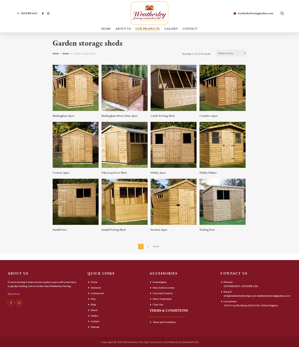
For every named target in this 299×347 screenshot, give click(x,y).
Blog (93, 304)
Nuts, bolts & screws (164, 287)
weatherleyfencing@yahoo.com (273, 295)
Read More (14, 293)
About (94, 310)
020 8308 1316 (250, 286)
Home (56, 53)
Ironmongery (159, 281)
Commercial (97, 293)
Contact (95, 321)
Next (156, 246)
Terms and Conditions (164, 322)
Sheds (66, 53)
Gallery (94, 315)
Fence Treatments (162, 298)
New (93, 298)
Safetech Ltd (190, 341)
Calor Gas (158, 304)
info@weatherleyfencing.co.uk (240, 295)
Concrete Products (163, 293)
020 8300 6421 (232, 286)
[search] (282, 13)
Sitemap (95, 326)
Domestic (96, 287)
